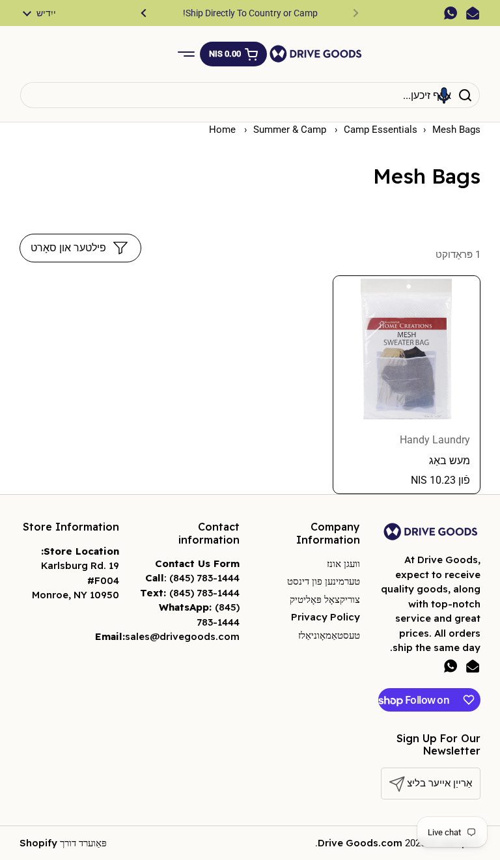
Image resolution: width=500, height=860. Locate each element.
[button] (233, 54)
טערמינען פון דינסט (323, 581)
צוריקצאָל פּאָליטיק (325, 599)
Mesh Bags (456, 129)
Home (222, 129)
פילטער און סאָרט (68, 248)
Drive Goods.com (360, 843)
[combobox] (250, 95)
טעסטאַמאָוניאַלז (329, 635)
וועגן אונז (343, 563)
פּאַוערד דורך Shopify (63, 843)
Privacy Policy (325, 617)
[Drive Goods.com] (316, 53)
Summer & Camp (291, 129)
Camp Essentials (380, 129)
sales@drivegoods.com (182, 636)
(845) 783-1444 (204, 578)
